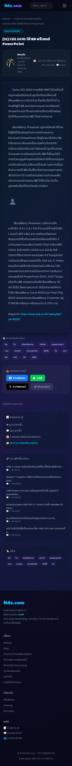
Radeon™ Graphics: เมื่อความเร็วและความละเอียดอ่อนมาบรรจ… (33, 480)
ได (17, 557)
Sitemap (8, 705)
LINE (39, 378)
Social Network (11, 671)
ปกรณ (42, 557)
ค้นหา (6, 648)
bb (9, 557)
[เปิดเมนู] (64, 5)
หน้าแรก (6, 18)
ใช (53, 563)
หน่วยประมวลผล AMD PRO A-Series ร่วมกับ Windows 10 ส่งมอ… (34, 508)
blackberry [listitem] (28, 344)
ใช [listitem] (56, 350)
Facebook (19, 378)
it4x (13, 5)
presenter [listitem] (32, 350)
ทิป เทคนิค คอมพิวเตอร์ (15, 660)
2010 (44, 563)
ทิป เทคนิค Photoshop (15, 665)
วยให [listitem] (33, 357)
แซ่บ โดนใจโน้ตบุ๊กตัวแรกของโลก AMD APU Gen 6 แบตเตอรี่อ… (35, 532)
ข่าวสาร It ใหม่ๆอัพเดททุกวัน (27, 18)
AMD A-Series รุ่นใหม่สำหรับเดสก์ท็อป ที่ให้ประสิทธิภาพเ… (34, 468)
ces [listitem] (7, 350)
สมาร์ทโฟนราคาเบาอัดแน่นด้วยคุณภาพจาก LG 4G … (31, 519)
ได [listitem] (14, 344)
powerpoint (55, 557)
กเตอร (19, 563)
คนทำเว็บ (7, 676)
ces (9, 563)
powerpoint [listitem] (58, 344)
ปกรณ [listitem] (42, 344)
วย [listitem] (24, 357)
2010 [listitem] (46, 350)
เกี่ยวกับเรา (9, 700)
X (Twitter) (19, 386)
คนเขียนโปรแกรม (12, 682)
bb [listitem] (6, 344)
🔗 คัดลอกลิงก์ (42, 386)
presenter (32, 563)
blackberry (28, 557)
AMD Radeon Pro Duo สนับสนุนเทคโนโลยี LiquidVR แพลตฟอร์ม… (32, 494)
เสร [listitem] (15, 357)
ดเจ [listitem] (64, 350)
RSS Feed (8, 711)
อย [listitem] (6, 357)
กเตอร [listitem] (18, 350)
